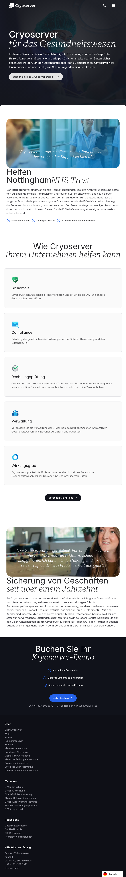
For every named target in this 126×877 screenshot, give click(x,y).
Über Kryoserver (13, 729)
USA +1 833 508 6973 (16, 864)
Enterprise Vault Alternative (19, 766)
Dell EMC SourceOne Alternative (21, 770)
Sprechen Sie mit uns (61, 497)
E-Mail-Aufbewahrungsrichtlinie (21, 801)
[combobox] (112, 874)
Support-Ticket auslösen (17, 853)
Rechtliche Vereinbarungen (18, 836)
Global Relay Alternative (17, 755)
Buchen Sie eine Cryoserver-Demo (33, 76)
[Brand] (22, 5)
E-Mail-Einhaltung (14, 787)
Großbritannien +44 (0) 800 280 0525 (77, 705)
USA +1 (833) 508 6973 (41, 705)
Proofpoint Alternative (16, 752)
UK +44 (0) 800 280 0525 (18, 860)
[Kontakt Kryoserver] (104, 5)
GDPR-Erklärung (13, 833)
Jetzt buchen (61, 698)
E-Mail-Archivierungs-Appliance (21, 805)
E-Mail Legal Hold (14, 809)
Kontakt (9, 744)
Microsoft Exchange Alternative (21, 759)
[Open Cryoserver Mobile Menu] (113, 5)
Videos (8, 737)
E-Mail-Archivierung (15, 790)
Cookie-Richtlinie (13, 829)
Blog (7, 733)
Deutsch (113, 874)
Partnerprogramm (14, 741)
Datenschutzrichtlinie (16, 825)
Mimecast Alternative (16, 748)
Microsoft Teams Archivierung (20, 798)
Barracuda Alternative (16, 763)
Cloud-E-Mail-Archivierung (18, 794)
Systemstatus (12, 868)
